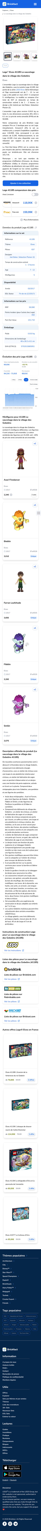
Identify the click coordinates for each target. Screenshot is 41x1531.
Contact (6, 1371)
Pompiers (19, 1329)
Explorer (6, 1396)
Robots (34, 1325)
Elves (33, 244)
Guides (5, 1429)
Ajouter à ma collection (20, 183)
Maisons (27, 1329)
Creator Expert (8, 1299)
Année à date (34, 380)
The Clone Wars (24, 1333)
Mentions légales (9, 1380)
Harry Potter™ (8, 1288)
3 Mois (20, 380)
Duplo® (6, 1280)
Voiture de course (31, 1316)
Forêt (5, 65)
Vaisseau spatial (24, 1325)
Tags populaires (12, 1310)
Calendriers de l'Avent (16, 1316)
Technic (5, 1295)
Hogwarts (13, 1320)
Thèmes (6, 1402)
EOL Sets (6, 1413)
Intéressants (7, 1447)
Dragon (14, 1325)
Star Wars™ (7, 1272)
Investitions (7, 1432)
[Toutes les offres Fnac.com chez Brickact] (7, 212)
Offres (5, 1393)
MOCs (5, 1450)
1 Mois (13, 380)
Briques (6, 1444)
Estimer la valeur (9, 1416)
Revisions (6, 1438)
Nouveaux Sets (8, 1410)
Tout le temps (34, 384)
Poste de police (8, 1329)
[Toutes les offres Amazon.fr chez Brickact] (7, 203)
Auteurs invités (8, 1365)
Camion (14, 1333)
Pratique (6, 1435)
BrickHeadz (7, 1284)
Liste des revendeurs (11, 1405)
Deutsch (13, 1480)
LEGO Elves (20, 90)
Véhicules (22, 1320)
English (5, 1480)
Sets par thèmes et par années (14, 1399)
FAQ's (5, 1368)
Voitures (6, 1325)
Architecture (7, 1261)
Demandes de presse (11, 1374)
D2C (5, 1316)
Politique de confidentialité (13, 1377)
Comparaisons (8, 1441)
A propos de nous (9, 1362)
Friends (5, 1303)
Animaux (30, 1320)
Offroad (6, 1333)
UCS (5, 1320)
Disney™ (6, 1269)
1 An (26, 380)
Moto (34, 1329)
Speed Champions (10, 1276)
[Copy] (36, 228)
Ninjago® (6, 1292)
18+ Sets (6, 1408)
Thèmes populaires (14, 1255)
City (4, 1265)
